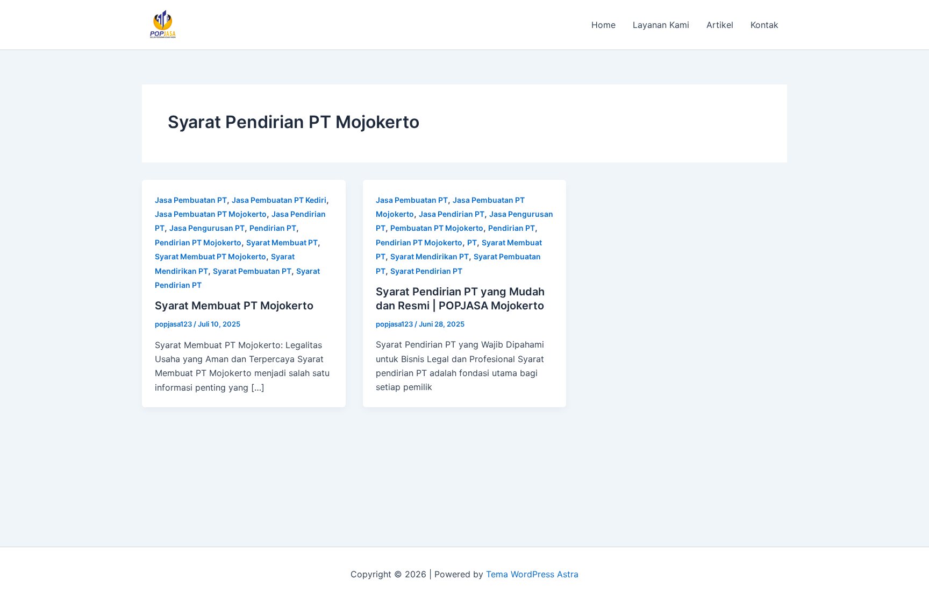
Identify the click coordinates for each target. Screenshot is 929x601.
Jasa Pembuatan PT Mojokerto (211, 213)
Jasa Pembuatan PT (191, 199)
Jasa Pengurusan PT (207, 227)
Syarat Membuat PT (282, 242)
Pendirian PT (272, 227)
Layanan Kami (661, 24)
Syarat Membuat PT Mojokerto (210, 256)
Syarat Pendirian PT (426, 270)
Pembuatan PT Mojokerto (436, 227)
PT (472, 242)
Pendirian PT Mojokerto (198, 242)
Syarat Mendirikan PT (429, 256)
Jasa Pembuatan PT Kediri (279, 199)
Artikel (719, 24)
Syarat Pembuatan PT (252, 270)
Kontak (764, 24)
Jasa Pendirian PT (451, 213)
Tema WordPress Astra (532, 574)
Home (603, 24)
